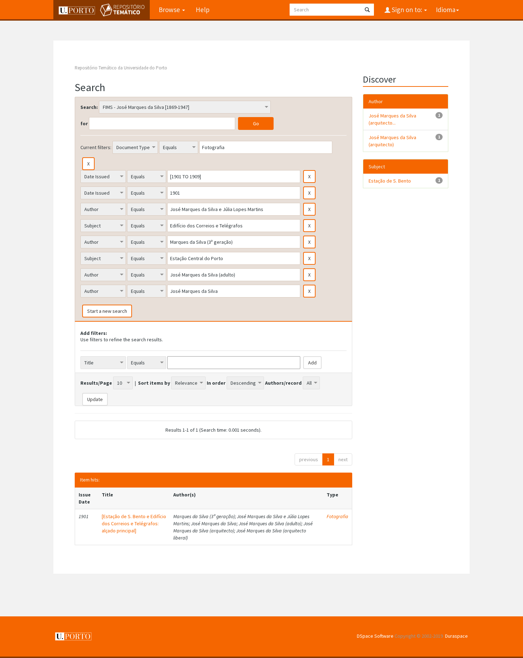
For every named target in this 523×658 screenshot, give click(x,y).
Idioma (445, 9)
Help (203, 9)
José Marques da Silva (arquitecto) (392, 141)
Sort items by (154, 383)
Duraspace (456, 636)
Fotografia (337, 516)
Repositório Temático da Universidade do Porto (121, 68)
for (84, 123)
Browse (170, 9)
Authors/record (283, 383)
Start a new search (107, 311)
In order (216, 383)
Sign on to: (406, 9)
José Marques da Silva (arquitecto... (392, 119)
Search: (89, 107)
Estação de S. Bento (390, 181)
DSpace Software (375, 636)
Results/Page (96, 383)
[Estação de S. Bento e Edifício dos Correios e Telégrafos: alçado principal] (134, 523)
